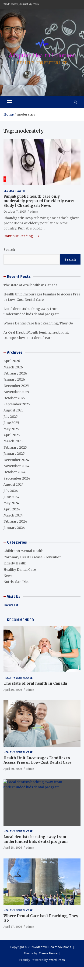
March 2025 (13, 441)
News (8, 576)
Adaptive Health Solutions (53, 947)
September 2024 (17, 478)
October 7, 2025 (15, 211)
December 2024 (16, 460)
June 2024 (11, 497)
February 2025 (15, 447)
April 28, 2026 (13, 847)
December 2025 (16, 386)
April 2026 (12, 361)
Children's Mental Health (23, 551)
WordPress (57, 960)
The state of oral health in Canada (30, 285)
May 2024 (11, 503)
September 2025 (17, 404)
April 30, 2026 (13, 689)
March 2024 (13, 515)
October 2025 (14, 398)
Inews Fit (11, 605)
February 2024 (15, 521)
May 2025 (11, 429)
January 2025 (14, 453)
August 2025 (14, 410)
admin (34, 211)
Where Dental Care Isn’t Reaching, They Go (38, 323)
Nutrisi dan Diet (16, 582)
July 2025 (11, 416)
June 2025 (11, 423)
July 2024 (11, 491)
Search (9, 249)
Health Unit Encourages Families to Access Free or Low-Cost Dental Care (37, 760)
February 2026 (15, 373)
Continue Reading (19, 236)
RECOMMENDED (20, 619)
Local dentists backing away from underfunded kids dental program (36, 839)
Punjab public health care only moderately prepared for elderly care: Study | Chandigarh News (39, 201)
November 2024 (16, 466)
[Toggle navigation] (9, 102)
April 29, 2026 (13, 769)
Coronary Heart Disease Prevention (33, 557)
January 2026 (14, 379)
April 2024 (12, 509)
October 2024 (14, 472)
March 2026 (13, 367)
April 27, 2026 (13, 926)
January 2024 (14, 528)
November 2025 (16, 392)
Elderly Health (14, 191)
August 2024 (14, 484)
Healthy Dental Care (20, 569)
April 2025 (12, 435)
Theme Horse (48, 953)
